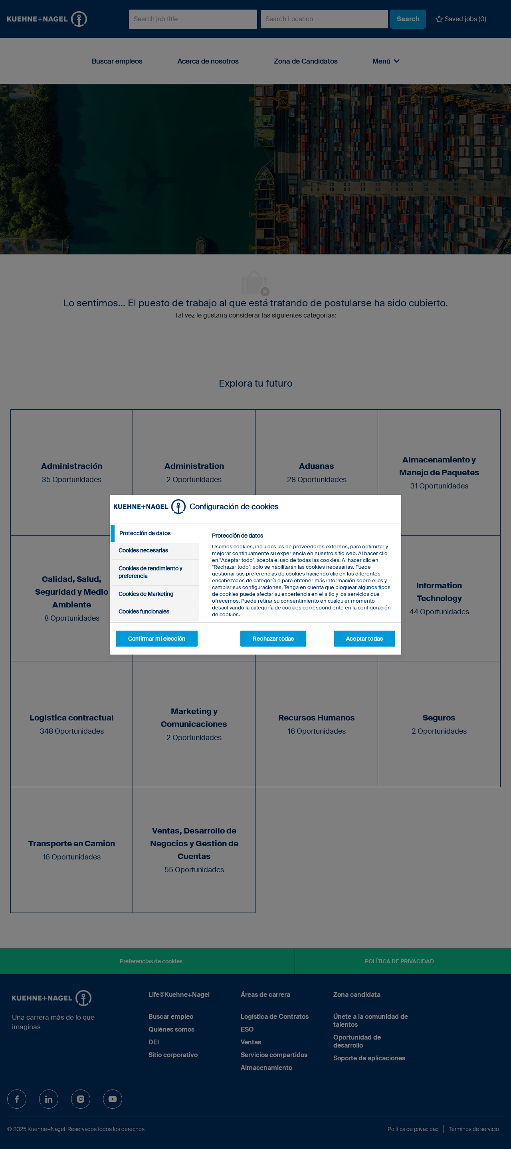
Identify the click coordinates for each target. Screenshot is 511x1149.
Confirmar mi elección (156, 638)
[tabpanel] (303, 593)
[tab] (154, 533)
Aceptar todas (364, 638)
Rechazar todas (273, 638)
